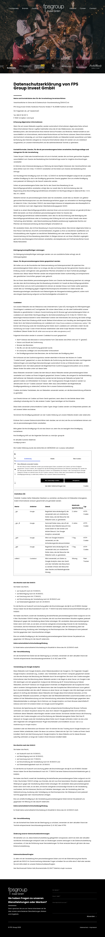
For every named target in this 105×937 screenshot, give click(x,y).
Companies (13, 8)
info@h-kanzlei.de (66, 868)
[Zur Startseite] (53, 8)
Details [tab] (53, 458)
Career (83, 8)
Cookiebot (62, 448)
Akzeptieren (76, 480)
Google (32, 511)
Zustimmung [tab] (28, 458)
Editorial (73, 8)
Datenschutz (84, 927)
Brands (25, 8)
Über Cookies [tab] (77, 458)
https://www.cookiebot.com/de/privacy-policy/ (71, 323)
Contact (92, 8)
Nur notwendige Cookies (52, 480)
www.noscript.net (47, 331)
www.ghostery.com (63, 331)
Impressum (93, 927)
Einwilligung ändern (20, 442)
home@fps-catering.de (26, 118)
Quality (35, 8)
